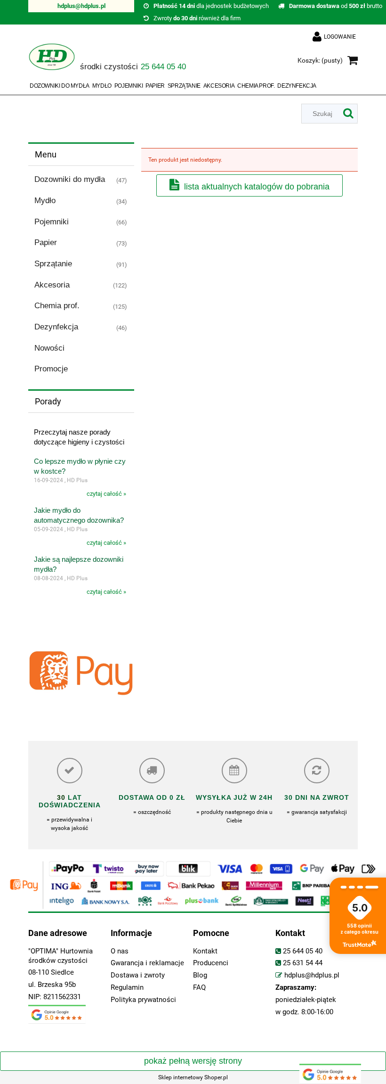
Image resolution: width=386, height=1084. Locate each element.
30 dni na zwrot (316, 797)
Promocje (51, 368)
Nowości (49, 348)
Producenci (210, 963)
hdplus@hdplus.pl (81, 5)
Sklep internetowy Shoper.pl (193, 1077)
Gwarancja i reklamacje (147, 963)
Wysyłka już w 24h (234, 797)
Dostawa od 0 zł (152, 797)
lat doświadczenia (70, 801)
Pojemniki (51, 221)
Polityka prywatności (143, 1000)
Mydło (45, 200)
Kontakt (205, 951)
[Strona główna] (51, 61)
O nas (120, 951)
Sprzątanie (53, 263)
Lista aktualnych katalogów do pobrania (257, 186)
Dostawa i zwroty (138, 975)
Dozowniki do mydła (69, 179)
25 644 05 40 (302, 951)
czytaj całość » (106, 493)
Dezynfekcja (56, 326)
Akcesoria (52, 284)
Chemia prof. (57, 305)
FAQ (199, 988)
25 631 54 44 (302, 963)
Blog (200, 975)
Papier (45, 242)
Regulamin (127, 988)
